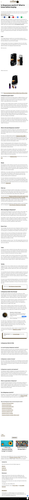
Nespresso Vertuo (13, 156)
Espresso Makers (3, 435)
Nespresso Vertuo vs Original (7, 413)
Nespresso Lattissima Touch (7, 411)
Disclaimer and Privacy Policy (15, 457)
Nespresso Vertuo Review (7, 408)
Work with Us (4, 469)
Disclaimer (4, 490)
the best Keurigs (16, 334)
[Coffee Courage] (14, 1)
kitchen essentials (24, 395)
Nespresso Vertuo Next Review (7, 403)
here (2, 157)
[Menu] (1, 1)
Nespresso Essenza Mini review (8, 406)
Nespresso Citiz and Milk (20, 135)
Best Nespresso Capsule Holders (15, 286)
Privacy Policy (15, 485)
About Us (3, 466)
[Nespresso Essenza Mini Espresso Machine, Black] (14, 81)
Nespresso (14, 437)
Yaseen (2, 434)
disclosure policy (4, 14)
